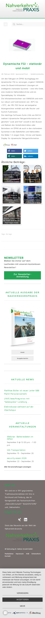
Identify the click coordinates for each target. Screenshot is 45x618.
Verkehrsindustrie (37, 74)
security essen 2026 (17, 458)
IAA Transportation (16, 450)
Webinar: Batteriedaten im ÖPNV (20, 437)
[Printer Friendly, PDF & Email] (10, 145)
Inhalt (22, 352)
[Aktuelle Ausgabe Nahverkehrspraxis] (22, 326)
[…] (22, 507)
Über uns (10, 485)
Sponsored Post (22, 74)
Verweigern (22, 593)
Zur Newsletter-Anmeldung (22, 275)
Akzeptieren (22, 599)
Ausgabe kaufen (22, 358)
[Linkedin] (25, 519)
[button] (6, 24)
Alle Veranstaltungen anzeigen (17, 467)
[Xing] (19, 519)
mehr (22, 606)
